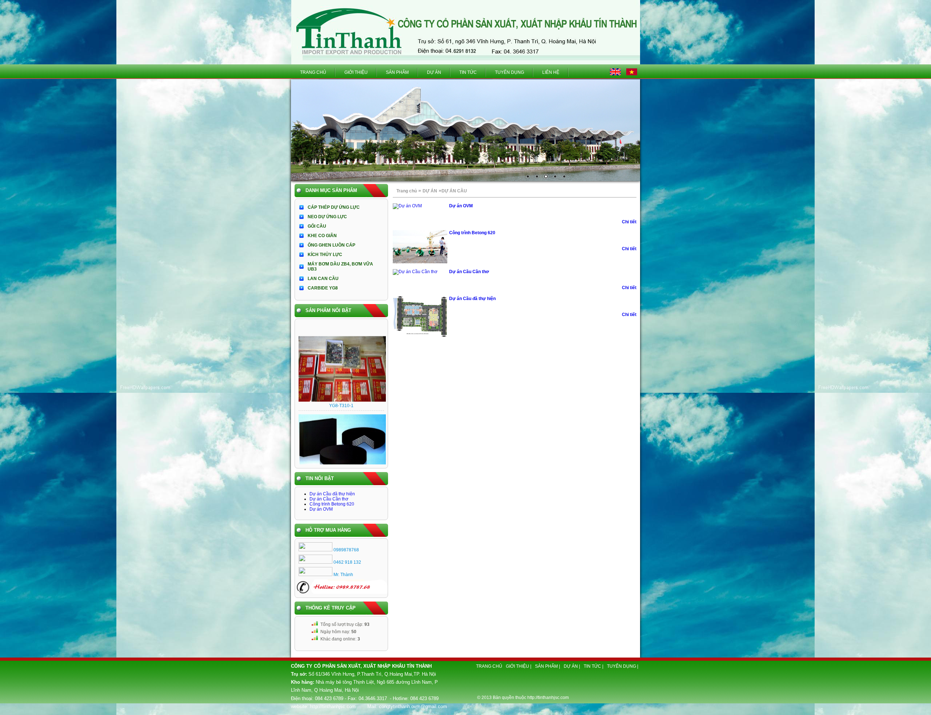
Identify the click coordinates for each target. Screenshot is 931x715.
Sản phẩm (397, 72)
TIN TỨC (468, 72)
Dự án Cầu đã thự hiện (332, 493)
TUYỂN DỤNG (509, 72)
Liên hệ (550, 72)
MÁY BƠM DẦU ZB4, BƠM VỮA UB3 (340, 266)
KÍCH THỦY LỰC (325, 254)
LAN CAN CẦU (323, 278)
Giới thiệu (356, 72)
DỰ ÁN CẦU (454, 190)
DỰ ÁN (434, 72)
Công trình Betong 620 (331, 504)
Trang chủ (313, 72)
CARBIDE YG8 (323, 288)
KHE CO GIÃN (322, 235)
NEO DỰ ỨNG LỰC (327, 216)
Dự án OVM (321, 509)
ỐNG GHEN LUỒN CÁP (331, 245)
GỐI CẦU (317, 226)
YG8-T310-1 (341, 390)
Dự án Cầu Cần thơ (328, 499)
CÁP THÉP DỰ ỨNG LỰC (334, 207)
